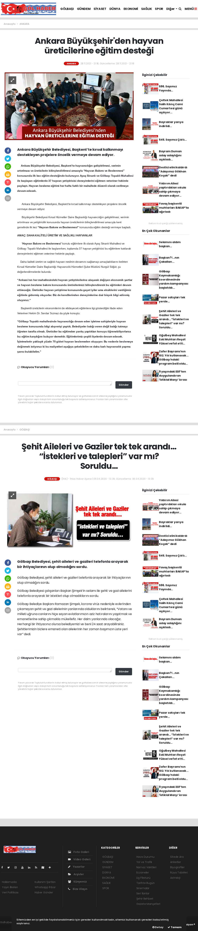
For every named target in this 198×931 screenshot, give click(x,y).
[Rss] (37, 867)
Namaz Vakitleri (146, 867)
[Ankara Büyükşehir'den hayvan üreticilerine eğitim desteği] (69, 106)
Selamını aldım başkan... (170, 244)
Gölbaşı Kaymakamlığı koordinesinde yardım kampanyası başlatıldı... (173, 279)
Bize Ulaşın (79, 889)
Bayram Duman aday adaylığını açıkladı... (170, 155)
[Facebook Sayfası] (3, 867)
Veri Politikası (10, 892)
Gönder (124, 384)
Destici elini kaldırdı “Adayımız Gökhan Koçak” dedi (173, 171)
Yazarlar (78, 867)
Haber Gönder (44, 892)
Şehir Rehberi (144, 899)
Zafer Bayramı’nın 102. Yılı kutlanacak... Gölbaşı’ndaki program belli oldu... (174, 357)
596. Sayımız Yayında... (168, 88)
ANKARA (24, 24)
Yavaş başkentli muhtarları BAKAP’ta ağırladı (174, 208)
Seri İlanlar (142, 893)
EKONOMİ (131, 9)
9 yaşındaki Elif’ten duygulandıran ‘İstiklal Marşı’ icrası (173, 376)
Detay (158, 927)
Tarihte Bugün (145, 883)
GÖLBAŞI (67, 9)
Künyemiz (80, 882)
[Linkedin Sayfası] (30, 867)
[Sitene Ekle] (51, 867)
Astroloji (175, 878)
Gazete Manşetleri (148, 904)
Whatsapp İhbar (45, 887)
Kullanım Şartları (45, 882)
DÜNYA (114, 9)
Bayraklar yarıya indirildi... (171, 124)
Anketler (175, 862)
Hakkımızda (9, 882)
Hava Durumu (145, 857)
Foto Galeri (81, 852)
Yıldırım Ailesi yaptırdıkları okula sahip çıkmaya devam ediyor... (172, 190)
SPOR (159, 9)
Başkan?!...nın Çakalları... (169, 260)
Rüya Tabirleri (179, 872)
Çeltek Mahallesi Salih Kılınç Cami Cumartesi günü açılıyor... (171, 106)
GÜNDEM (84, 9)
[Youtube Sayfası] (24, 867)
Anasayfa (10, 24)
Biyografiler (177, 867)
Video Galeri (81, 859)
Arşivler (78, 874)
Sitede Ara (176, 857)
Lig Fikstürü (143, 878)
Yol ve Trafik (144, 862)
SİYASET (100, 9)
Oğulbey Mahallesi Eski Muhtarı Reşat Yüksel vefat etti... (172, 339)
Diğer (170, 9)
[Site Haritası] (44, 867)
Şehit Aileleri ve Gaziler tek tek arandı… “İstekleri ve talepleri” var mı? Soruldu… (174, 319)
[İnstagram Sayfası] (17, 867)
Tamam (176, 927)
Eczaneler (142, 872)
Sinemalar (142, 888)
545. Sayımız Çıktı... (173, 140)
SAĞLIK (146, 9)
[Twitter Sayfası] (10, 867)
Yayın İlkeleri (10, 887)
